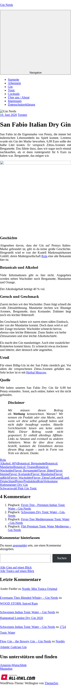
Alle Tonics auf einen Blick (17, 571)
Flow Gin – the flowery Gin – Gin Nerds (25, 641)
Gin (10, 86)
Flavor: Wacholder (20, 477)
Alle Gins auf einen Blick (16, 567)
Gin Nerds (6, 5)
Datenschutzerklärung (21, 104)
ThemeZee (51, 683)
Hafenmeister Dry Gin (14, 484)
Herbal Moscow (36, 372)
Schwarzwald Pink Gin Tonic (18, 488)
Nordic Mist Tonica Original (39, 588)
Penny (19, 481)
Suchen (61, 558)
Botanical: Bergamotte (31, 463)
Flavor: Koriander (20, 474)
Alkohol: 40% (9, 463)
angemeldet (20, 545)
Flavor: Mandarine (42, 474)
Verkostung (50, 481)
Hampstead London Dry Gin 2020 (21, 618)
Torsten (22, 115)
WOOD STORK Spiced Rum (19, 603)
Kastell (58, 477)
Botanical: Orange (24, 467)
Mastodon (6, 668)
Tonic (11, 90)
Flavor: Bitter (45, 470)
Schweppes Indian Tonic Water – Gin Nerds (27, 612)
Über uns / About (18, 97)
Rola (44, 256)
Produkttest (30, 481)
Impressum (14, 101)
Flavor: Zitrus (40, 477)
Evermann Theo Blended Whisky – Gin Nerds (29, 597)
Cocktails (14, 94)
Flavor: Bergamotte (25, 470)
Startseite (13, 79)
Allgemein (14, 83)
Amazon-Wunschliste (13, 665)
